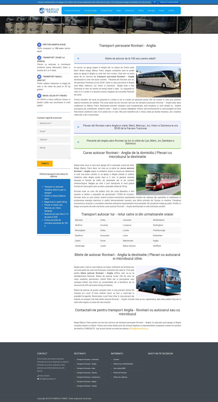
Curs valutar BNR (119, 368)
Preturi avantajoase (54, 44)
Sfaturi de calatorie (120, 377)
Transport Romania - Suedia (87, 386)
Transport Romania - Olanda (87, 373)
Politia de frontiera (120, 373)
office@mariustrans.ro (138, 328)
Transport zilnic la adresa (51, 59)
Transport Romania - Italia (86, 368)
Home (39, 24)
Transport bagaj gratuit (49, 78)
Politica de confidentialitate (123, 364)
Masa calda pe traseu (55, 95)
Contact (116, 359)
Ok (155, 2)
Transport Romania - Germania (88, 359)
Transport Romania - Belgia (86, 381)
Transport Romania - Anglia (86, 364)
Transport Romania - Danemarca (88, 377)
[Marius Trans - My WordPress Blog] (49, 10)
